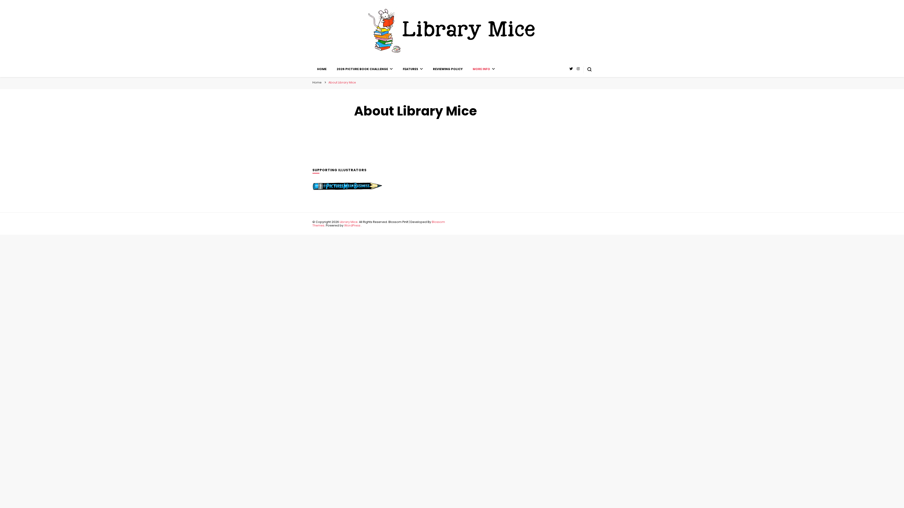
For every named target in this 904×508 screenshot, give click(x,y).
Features (410, 69)
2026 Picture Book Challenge (362, 69)
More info (481, 69)
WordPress (352, 225)
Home (322, 69)
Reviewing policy (448, 69)
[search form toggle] (589, 69)
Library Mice (349, 222)
